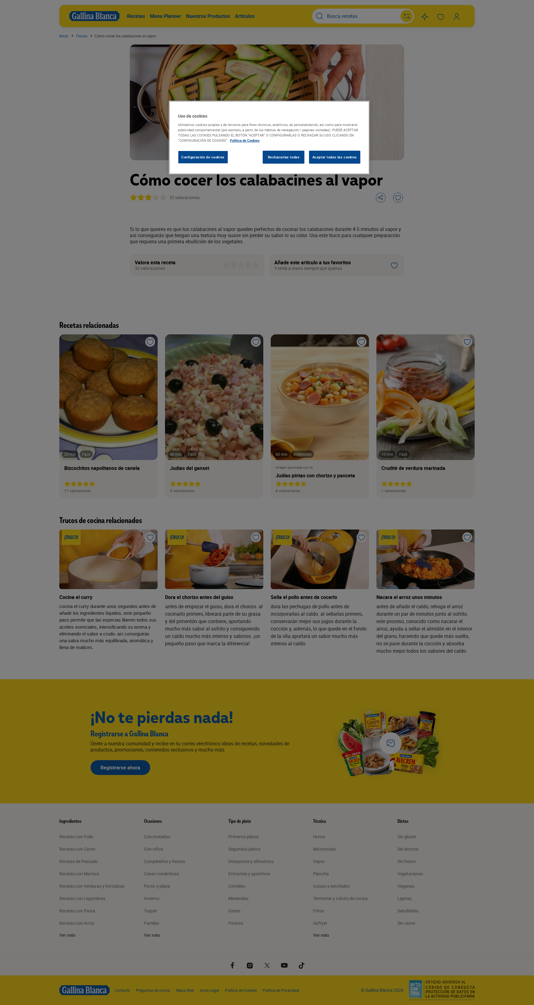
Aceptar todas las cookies (334, 157)
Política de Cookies (245, 140)
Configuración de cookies (203, 157)
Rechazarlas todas (284, 157)
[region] (269, 138)
